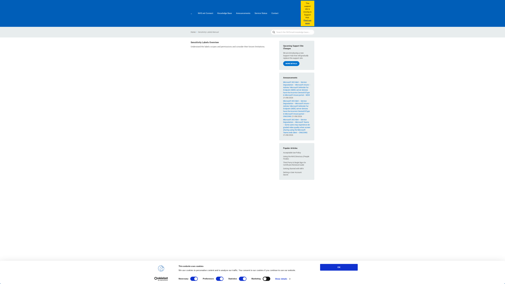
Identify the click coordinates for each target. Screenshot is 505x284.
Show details (281, 279)
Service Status (261, 13)
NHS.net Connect (205, 13)
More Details (291, 64)
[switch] (219, 279)
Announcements (243, 13)
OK (338, 267)
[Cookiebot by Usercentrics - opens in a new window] (161, 279)
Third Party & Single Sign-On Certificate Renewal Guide (294, 163)
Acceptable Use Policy (292, 153)
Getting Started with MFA (293, 169)
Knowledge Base (224, 13)
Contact (274, 13)
